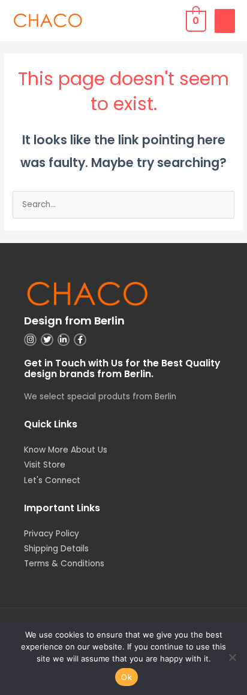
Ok (126, 677)
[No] (232, 657)
